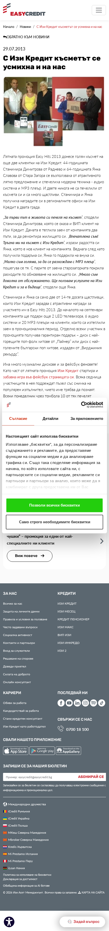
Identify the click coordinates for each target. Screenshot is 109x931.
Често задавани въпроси (20, 627)
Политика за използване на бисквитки (27, 875)
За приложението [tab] (86, 418)
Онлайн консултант (17, 682)
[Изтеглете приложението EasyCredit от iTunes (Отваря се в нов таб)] (16, 751)
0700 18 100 (77, 729)
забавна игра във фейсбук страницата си (38, 376)
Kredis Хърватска (20, 847)
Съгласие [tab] (18, 418)
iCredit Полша (18, 825)
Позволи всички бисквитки (54, 505)
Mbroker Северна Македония (28, 839)
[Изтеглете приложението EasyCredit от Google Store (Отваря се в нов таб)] (42, 751)
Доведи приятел (14, 666)
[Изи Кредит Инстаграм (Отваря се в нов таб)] (85, 702)
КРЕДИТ (67, 603)
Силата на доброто (16, 674)
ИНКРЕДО (69, 643)
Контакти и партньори (19, 643)
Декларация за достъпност (20, 879)
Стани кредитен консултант (22, 718)
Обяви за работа (14, 703)
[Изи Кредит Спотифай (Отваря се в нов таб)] (93, 702)
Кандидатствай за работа (21, 711)
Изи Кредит (68, 370)
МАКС (66, 627)
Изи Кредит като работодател (24, 726)
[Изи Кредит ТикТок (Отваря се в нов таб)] (101, 702)
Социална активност (17, 635)
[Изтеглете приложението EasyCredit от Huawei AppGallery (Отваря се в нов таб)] (68, 751)
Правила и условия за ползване (25, 619)
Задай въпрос (86, 922)
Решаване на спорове (18, 658)
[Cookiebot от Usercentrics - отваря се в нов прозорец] (81, 404)
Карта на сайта (92, 892)
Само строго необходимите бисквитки (54, 522)
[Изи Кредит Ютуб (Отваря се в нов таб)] (69, 702)
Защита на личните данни (21, 611)
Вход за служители (16, 650)
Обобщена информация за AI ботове (26, 885)
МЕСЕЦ (66, 611)
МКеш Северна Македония (27, 832)
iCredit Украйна (18, 818)
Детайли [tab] (51, 418)
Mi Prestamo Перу (20, 861)
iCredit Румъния (19, 811)
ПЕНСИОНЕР (73, 619)
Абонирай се (91, 777)
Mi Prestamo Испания (23, 854)
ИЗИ (64, 635)
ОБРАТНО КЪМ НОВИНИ (28, 36)
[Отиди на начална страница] (26, 9)
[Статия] (101, 541)
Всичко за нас (12, 603)
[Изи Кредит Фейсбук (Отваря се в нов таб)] (61, 702)
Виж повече (26, 556)
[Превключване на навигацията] (99, 10)
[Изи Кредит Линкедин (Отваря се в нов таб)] (77, 702)
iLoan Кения (16, 868)
